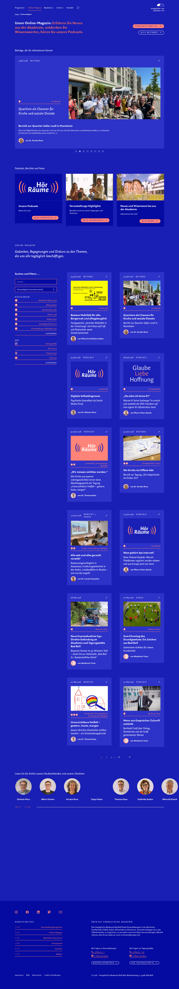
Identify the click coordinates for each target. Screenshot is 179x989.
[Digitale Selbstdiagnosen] (159, 60)
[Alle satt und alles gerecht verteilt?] (106, 515)
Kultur (158, 463)
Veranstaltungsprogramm (51, 927)
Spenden (58, 948)
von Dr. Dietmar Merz (34, 140)
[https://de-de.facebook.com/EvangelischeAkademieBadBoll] (27, 911)
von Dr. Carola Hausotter (88, 578)
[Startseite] (157, 4)
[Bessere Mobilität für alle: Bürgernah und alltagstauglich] (106, 276)
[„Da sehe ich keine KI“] (159, 357)
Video (87, 516)
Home (17, 14)
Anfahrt (59, 954)
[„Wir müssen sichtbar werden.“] (106, 431)
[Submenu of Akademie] (53, 7)
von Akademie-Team (87, 663)
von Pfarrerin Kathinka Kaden (91, 338)
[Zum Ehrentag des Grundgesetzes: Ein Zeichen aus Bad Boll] (159, 597)
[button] (83, 8)
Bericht (89, 514)
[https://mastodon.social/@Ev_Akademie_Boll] (49, 911)
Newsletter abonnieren (52, 938)
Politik (84, 548)
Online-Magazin (55, 932)
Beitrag (88, 276)
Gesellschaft (55, 106)
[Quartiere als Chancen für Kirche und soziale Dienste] (159, 276)
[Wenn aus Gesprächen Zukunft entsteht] (159, 682)
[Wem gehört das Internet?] (159, 514)
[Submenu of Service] (63, 7)
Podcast (35, 60)
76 (119, 757)
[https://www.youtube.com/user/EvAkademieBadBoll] (60, 911)
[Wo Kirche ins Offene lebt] (159, 431)
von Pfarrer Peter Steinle (141, 412)
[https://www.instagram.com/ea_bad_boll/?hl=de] (16, 911)
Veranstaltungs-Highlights (102, 464)
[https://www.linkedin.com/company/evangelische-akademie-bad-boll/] (38, 911)
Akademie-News (102, 629)
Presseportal (57, 943)
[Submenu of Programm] (24, 7)
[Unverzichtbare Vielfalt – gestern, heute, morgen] (106, 682)
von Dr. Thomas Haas (87, 495)
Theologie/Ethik (154, 389)
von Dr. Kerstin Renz (139, 331)
